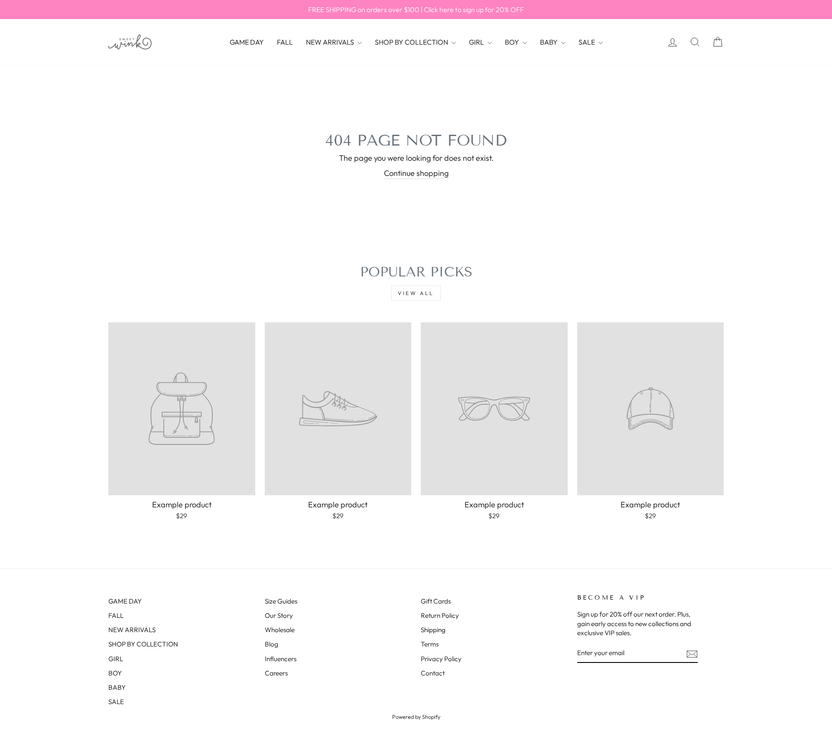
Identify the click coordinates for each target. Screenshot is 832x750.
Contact (433, 673)
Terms (430, 644)
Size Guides (281, 601)
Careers (276, 673)
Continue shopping (416, 173)
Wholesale (280, 630)
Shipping (433, 630)
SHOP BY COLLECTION (412, 42)
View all (416, 293)
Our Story (279, 615)
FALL (285, 42)
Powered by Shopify (416, 716)
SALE (587, 42)
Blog (271, 644)
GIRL (477, 42)
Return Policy (440, 615)
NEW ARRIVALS (330, 42)
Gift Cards (436, 601)
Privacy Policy (441, 659)
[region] (416, 9)
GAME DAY (247, 42)
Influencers (280, 659)
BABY (549, 42)
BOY (512, 42)
